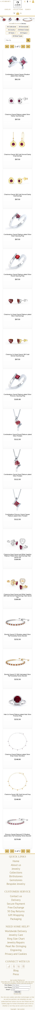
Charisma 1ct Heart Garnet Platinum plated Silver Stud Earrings (17, 315)
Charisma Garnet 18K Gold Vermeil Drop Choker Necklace (18, 795)
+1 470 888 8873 (5, 1)
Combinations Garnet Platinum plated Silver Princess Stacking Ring (17, 395)
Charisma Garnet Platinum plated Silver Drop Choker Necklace (17, 755)
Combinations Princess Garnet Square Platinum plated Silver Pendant (17, 515)
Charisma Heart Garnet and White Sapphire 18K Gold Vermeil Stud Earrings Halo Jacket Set (18, 596)
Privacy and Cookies (16, 954)
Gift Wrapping (16, 915)
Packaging (15, 919)
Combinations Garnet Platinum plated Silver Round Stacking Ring (17, 275)
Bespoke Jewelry (16, 884)
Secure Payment (16, 903)
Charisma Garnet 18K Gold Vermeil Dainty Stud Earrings (17, 195)
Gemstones (16, 880)
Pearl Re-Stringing (16, 946)
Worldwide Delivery (16, 931)
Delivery (16, 900)
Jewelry (8, 9)
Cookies (4, 1003)
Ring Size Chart (16, 938)
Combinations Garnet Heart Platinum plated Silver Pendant (17, 475)
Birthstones (16, 23)
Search (28, 9)
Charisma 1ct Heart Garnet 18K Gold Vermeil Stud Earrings (17, 355)
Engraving (15, 950)
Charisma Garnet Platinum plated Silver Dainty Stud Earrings (17, 115)
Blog (15, 970)
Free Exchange (16, 907)
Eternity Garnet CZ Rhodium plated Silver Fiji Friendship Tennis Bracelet (17, 635)
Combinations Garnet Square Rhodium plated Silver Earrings (17, 75)
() (20, 13)
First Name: (8, 985)
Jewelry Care (16, 935)
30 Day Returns (15, 911)
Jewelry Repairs (15, 942)
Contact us (16, 896)
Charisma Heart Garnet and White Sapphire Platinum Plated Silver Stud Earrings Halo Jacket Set (17, 556)
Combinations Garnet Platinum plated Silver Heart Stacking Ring (17, 235)
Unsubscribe (17, 994)
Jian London (21, 1009)
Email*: (8, 989)
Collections (18, 9)
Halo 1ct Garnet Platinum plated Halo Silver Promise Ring (17, 715)
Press (16, 974)
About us (16, 865)
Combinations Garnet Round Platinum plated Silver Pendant (17, 435)
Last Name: (8, 987)
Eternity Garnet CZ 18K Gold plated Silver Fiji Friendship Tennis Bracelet (17, 675)
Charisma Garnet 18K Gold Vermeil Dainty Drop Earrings (17, 155)
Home (10, 23)
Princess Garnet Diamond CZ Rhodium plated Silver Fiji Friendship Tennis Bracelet (17, 835)
